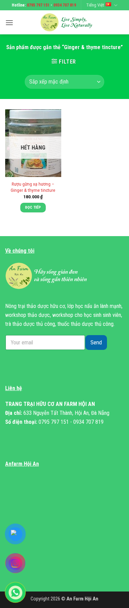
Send (96, 342)
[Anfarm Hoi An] (69, 22)
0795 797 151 (38, 5)
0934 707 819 (64, 5)
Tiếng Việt (95, 5)
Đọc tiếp (33, 207)
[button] (9, 22)
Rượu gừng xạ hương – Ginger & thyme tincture (33, 187)
